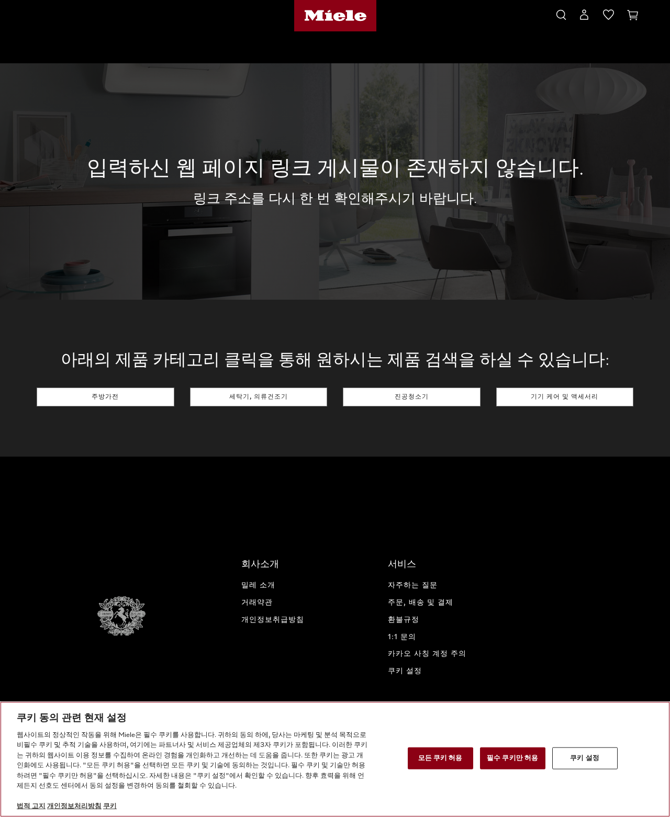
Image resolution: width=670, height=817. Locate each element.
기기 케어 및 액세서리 (564, 397)
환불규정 (403, 619)
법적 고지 (31, 806)
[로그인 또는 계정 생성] (584, 16)
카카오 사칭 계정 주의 (427, 653)
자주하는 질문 (413, 585)
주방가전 (105, 397)
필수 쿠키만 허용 (512, 758)
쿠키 (110, 806)
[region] (335, 759)
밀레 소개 (258, 585)
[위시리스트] (608, 16)
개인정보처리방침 (74, 806)
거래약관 (257, 602)
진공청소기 (412, 397)
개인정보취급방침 (272, 619)
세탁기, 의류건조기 (258, 397)
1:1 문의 (402, 637)
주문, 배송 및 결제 (420, 602)
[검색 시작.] (561, 13)
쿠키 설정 (584, 758)
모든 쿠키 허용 (440, 758)
